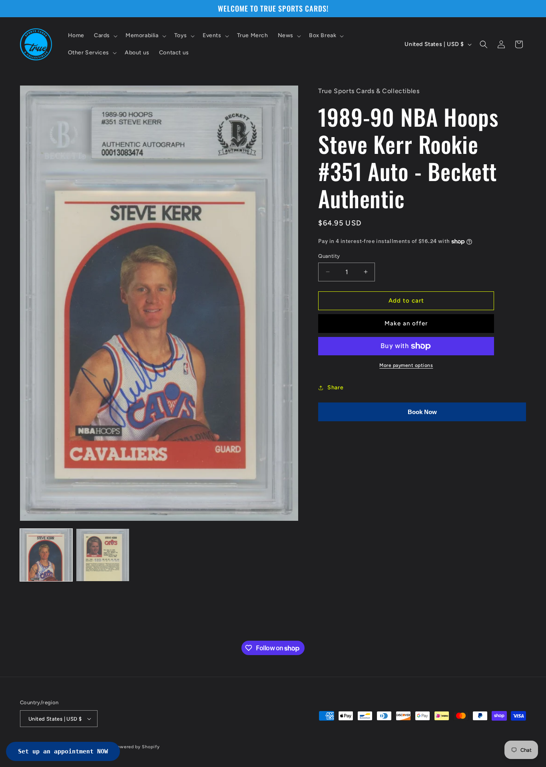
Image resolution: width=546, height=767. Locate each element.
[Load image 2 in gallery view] (102, 555)
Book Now (422, 411)
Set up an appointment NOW (63, 751)
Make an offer (406, 323)
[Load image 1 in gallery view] (46, 555)
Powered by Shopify (137, 746)
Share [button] (335, 387)
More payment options (406, 365)
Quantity (329, 256)
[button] (105, 35)
